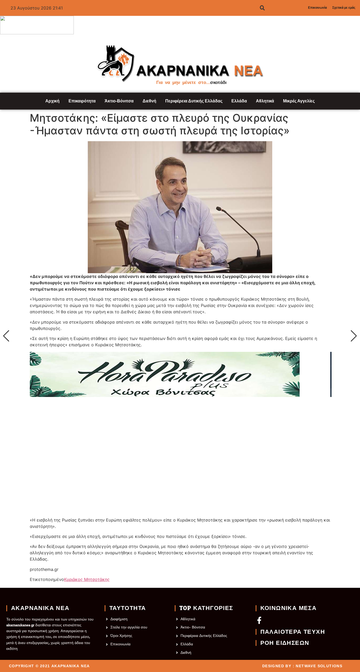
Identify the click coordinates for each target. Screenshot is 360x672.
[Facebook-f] (259, 620)
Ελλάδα (239, 101)
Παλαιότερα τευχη (292, 632)
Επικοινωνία (317, 8)
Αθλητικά (265, 101)
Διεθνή (149, 101)
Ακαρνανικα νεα (40, 608)
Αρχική (52, 101)
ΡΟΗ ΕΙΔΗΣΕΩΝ (284, 643)
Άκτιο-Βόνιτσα (119, 101)
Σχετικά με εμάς (343, 8)
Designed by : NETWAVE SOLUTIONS (302, 666)
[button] (6, 336)
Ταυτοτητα (127, 608)
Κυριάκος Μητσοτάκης (87, 579)
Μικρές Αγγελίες (299, 101)
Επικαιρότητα (82, 101)
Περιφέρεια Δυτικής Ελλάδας (193, 101)
